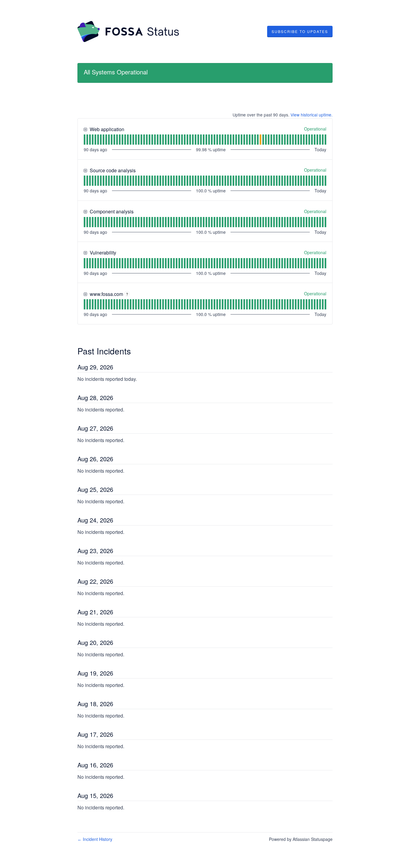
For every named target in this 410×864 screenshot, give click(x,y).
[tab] (84, 139)
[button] (300, 31)
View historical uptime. (312, 115)
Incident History (94, 839)
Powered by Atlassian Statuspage (301, 839)
